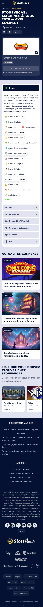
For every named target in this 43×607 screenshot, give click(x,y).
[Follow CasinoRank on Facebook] (7, 525)
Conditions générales (10, 601)
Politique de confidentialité (21, 473)
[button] (21, 88)
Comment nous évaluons (21, 477)
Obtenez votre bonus (21, 68)
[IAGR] (9, 553)
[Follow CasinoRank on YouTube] (24, 525)
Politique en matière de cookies (28, 601)
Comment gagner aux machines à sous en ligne (20, 445)
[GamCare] (29, 553)
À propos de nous (21, 469)
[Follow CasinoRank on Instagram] (13, 525)
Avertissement (10, 606)
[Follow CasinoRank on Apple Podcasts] (35, 525)
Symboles (21, 433)
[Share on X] (4, 32)
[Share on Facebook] (9, 32)
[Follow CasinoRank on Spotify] (29, 525)
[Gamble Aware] (18, 566)
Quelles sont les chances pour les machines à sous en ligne (21, 439)
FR (20, 531)
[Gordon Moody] (21, 559)
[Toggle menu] (3, 3)
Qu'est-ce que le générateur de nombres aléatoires (19, 452)
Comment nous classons (21, 481)
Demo (20, 388)
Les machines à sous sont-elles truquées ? (21, 429)
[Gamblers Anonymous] (18, 553)
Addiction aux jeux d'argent (28, 606)
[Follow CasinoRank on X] (18, 525)
